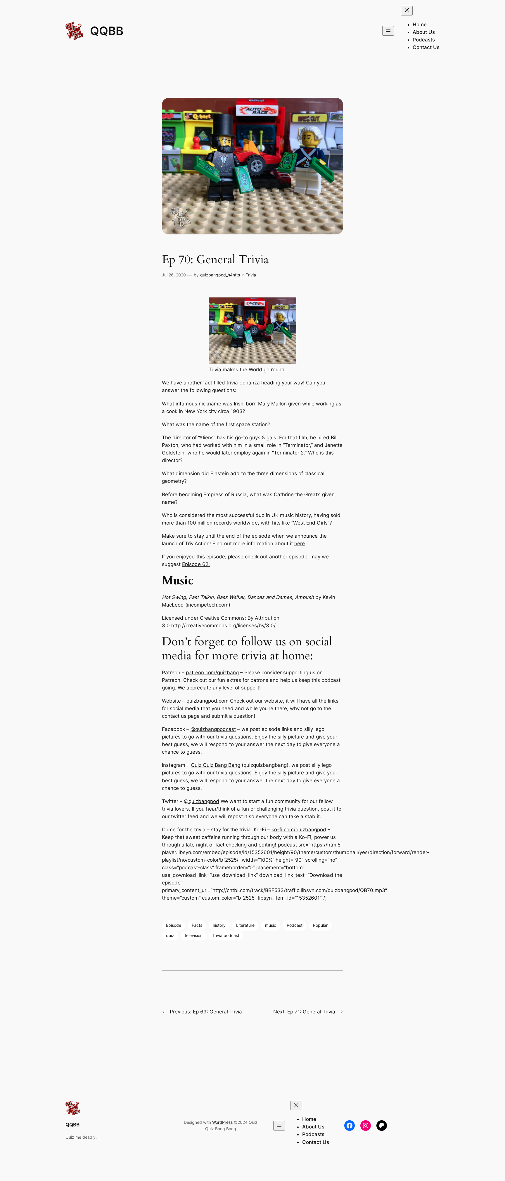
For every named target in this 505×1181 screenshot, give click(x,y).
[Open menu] (388, 31)
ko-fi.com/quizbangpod (298, 829)
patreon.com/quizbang (212, 672)
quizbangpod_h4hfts (220, 274)
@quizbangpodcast (213, 729)
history (219, 925)
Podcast (294, 925)
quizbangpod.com (207, 701)
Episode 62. (196, 564)
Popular (320, 925)
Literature (245, 925)
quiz (170, 935)
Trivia (251, 274)
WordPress (222, 1122)
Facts (197, 925)
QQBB (106, 31)
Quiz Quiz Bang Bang (215, 765)
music (270, 925)
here (299, 543)
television (194, 935)
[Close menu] (407, 10)
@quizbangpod (201, 801)
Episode (173, 925)
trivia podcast (226, 935)
